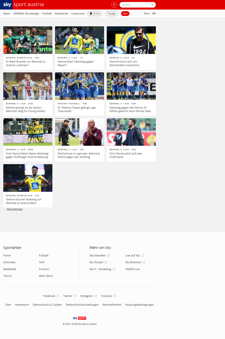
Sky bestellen (97, 255)
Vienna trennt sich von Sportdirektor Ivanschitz (124, 63)
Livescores (77, 13)
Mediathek (61, 13)
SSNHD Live (132, 269)
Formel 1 (44, 269)
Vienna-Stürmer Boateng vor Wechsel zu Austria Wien (23, 201)
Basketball (9, 269)
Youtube (106, 296)
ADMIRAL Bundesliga (26, 13)
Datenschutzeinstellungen (82, 304)
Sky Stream (96, 262)
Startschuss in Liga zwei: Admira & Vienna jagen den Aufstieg (79, 155)
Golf (41, 262)
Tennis (7, 275)
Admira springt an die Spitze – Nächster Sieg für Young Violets (25, 109)
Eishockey (9, 262)
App (125, 13)
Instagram (86, 296)
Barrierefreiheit (112, 304)
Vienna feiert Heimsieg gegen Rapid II (76, 63)
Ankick (96, 13)
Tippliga (111, 13)
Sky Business (133, 262)
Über (8, 304)
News (6, 13)
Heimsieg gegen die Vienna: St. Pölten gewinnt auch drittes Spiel (130, 109)
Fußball (47, 13)
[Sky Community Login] (114, 5)
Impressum (22, 304)
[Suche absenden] (152, 5)
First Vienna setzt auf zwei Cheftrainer (125, 155)
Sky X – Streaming (100, 269)
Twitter (67, 296)
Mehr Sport (46, 275)
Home (7, 255)
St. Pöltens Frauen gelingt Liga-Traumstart (77, 109)
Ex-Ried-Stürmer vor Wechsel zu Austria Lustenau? (25, 63)
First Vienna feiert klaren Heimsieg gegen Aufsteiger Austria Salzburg (27, 155)
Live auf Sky (132, 255)
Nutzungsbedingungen (139, 304)
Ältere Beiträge (15, 209)
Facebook (49, 296)
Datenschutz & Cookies (47, 304)
